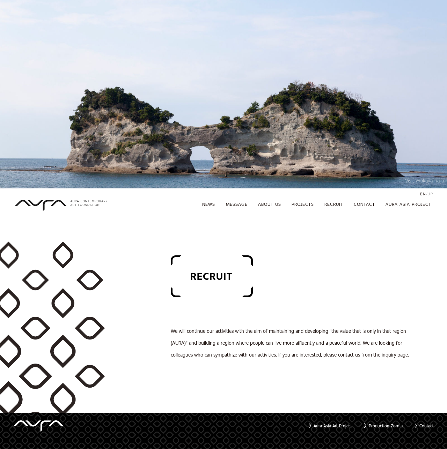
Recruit (333, 204)
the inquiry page (390, 354)
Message (237, 204)
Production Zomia (386, 425)
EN (423, 193)
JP (430, 193)
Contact (364, 204)
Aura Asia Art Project (333, 425)
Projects (303, 204)
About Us (269, 204)
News (208, 204)
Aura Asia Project (408, 204)
